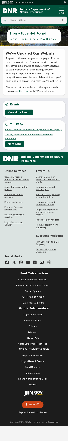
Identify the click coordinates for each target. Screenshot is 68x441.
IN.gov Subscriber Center (13, 223)
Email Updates (32, 367)
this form (24, 91)
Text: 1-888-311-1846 (32, 303)
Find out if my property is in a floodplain (48, 195)
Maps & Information (32, 355)
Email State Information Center (32, 285)
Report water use (13, 202)
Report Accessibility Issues (33, 412)
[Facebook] (6, 262)
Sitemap (32, 332)
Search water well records (13, 195)
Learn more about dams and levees (45, 203)
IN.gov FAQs (33, 338)
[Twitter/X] (13, 262)
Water (25, 39)
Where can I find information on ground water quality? (33, 129)
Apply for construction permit (16, 188)
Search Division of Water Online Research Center (16, 179)
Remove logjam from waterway (47, 226)
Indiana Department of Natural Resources (35, 11)
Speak (32, 404)
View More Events (19, 112)
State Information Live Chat (32, 279)
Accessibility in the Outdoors (46, 250)
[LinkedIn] (34, 262)
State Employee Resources (32, 343)
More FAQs (14, 143)
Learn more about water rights (45, 188)
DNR (15, 39)
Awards (33, 384)
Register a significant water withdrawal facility (47, 212)
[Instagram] (20, 262)
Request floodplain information (14, 208)
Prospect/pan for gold (47, 219)
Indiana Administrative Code (33, 378)
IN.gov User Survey (33, 314)
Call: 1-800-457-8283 (33, 297)
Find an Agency (33, 291)
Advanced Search (32, 320)
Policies (33, 326)
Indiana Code (33, 372)
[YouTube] (27, 262)
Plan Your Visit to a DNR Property (48, 243)
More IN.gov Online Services (14, 216)
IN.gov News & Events (33, 361)
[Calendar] (48, 262)
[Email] (41, 262)
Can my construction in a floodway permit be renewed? (29, 136)
